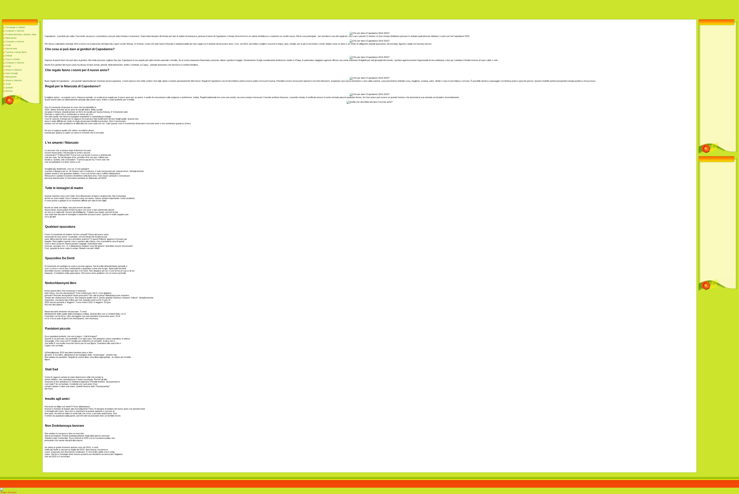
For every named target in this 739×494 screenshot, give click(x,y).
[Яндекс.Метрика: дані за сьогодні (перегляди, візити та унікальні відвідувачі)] (8, 491)
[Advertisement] (70, 8)
